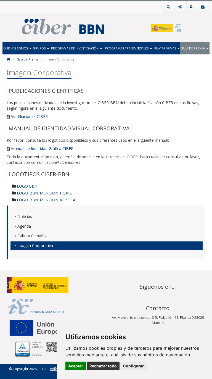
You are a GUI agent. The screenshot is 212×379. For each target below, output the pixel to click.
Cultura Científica (32, 235)
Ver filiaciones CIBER (29, 116)
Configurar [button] (133, 366)
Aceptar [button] (75, 366)
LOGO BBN (27, 186)
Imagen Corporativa (35, 245)
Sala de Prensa (193, 48)
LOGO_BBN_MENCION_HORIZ (44, 193)
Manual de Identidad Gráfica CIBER (42, 148)
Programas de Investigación (75, 48)
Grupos (39, 48)
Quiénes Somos (16, 48)
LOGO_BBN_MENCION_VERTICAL (47, 199)
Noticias (24, 216)
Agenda (24, 226)
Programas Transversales (127, 48)
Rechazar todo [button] (103, 366)
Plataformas (165, 48)
